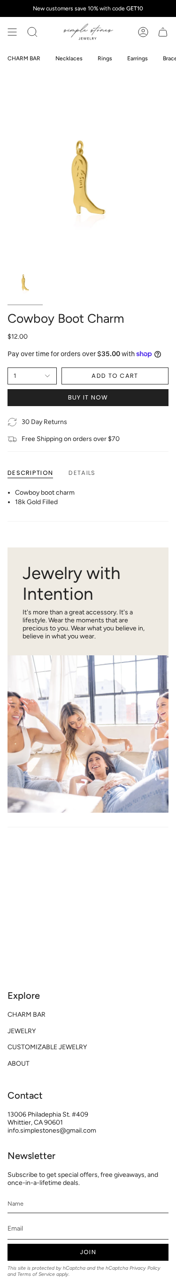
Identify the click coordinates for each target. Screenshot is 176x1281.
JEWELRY (22, 1031)
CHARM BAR (27, 1015)
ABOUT (19, 1064)
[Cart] (163, 32)
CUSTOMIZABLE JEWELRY (47, 1047)
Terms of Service (36, 1274)
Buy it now (88, 397)
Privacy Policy (145, 1268)
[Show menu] (12, 32)
